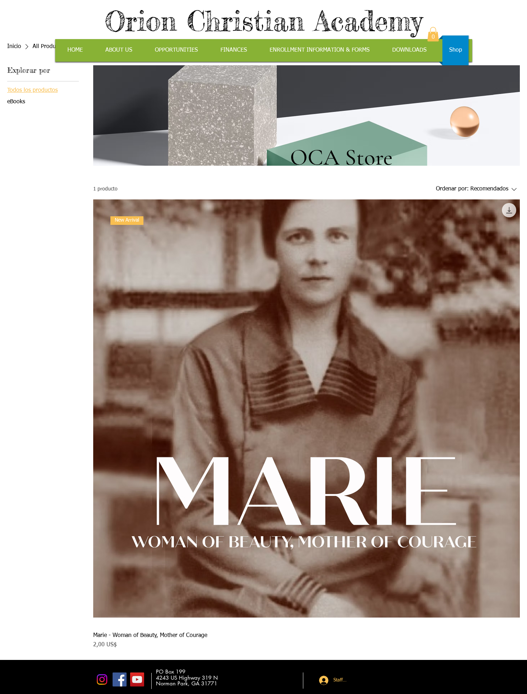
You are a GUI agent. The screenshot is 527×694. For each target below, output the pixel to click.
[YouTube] (137, 679)
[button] (433, 34)
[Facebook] (120, 679)
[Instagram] (102, 679)
